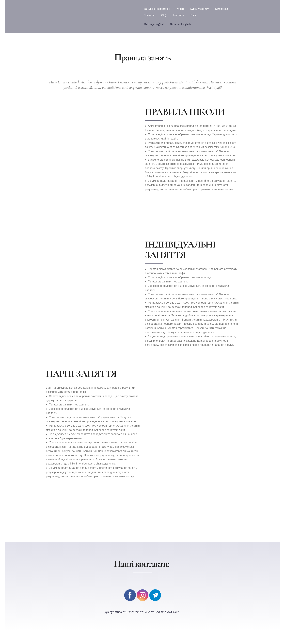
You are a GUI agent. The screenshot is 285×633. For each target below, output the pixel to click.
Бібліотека (221, 8)
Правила (149, 15)
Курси (180, 8)
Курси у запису (199, 8)
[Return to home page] (69, 16)
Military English (154, 24)
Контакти (178, 15)
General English (180, 24)
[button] (130, 595)
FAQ (163, 15)
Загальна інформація (157, 8)
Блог (193, 15)
